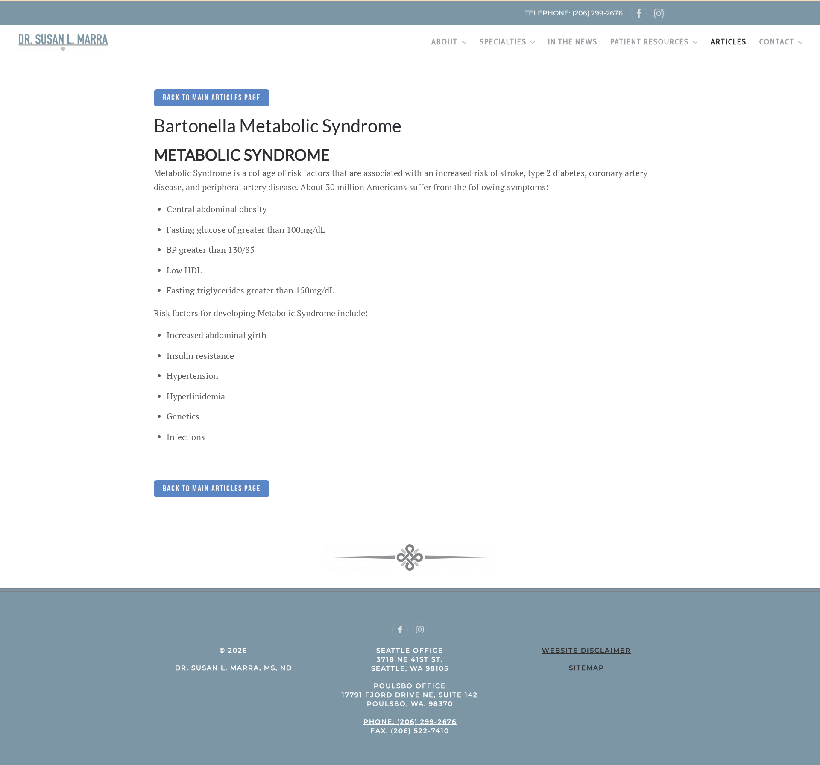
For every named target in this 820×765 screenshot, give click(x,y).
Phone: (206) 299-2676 (410, 722)
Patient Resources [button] (649, 42)
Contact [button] (776, 42)
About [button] (444, 42)
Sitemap (586, 668)
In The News (572, 42)
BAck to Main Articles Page (212, 98)
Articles (729, 42)
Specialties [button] (503, 42)
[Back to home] (63, 42)
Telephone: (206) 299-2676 (574, 13)
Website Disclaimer (586, 650)
